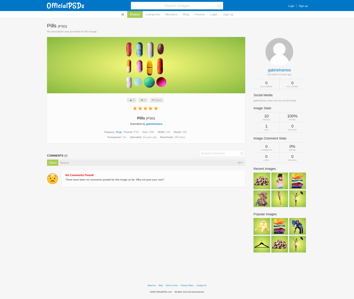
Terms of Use (172, 285)
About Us (152, 285)
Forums (200, 14)
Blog (186, 14)
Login (291, 5)
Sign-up (303, 5)
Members (171, 14)
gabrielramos (154, 123)
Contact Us (201, 285)
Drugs (119, 132)
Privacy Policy (187, 285)
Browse (135, 14)
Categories (152, 14)
